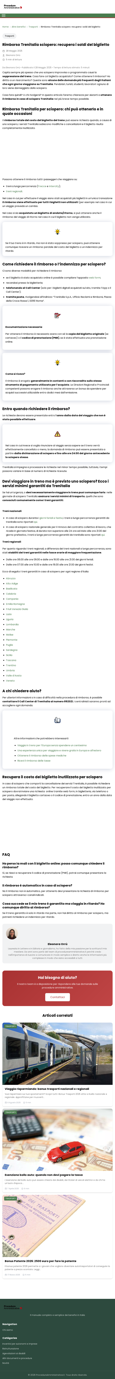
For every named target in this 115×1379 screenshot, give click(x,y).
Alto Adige (12, 583)
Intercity (54, 186)
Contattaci (57, 997)
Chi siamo (7, 1329)
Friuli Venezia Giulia (17, 609)
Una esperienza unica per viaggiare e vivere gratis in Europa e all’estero (59, 750)
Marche (10, 629)
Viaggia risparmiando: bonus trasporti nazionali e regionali (47, 1089)
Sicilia (9, 655)
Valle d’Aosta (13, 675)
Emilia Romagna (15, 604)
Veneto (10, 680)
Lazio (9, 614)
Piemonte (11, 640)
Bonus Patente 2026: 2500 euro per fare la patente (40, 1261)
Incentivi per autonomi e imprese (19, 1343)
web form (94, 277)
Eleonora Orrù (57, 944)
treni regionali (14, 191)
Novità (5, 1363)
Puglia (9, 645)
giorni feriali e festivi (51, 518)
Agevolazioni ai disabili (13, 1353)
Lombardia (12, 624)
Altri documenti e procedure (17, 1358)
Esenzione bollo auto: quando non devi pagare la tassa (44, 1175)
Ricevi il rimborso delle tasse (33, 760)
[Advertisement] (57, 154)
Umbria (10, 670)
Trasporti (9, 35)
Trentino (11, 665)
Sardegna (11, 650)
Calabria (11, 594)
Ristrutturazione (10, 1348)
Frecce (42, 186)
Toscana (11, 660)
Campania (12, 599)
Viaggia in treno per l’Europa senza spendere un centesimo (52, 745)
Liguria (9, 619)
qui (35, 522)
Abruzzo (11, 578)
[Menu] (3, 15)
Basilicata (11, 588)
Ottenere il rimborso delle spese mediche (41, 755)
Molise (9, 634)
